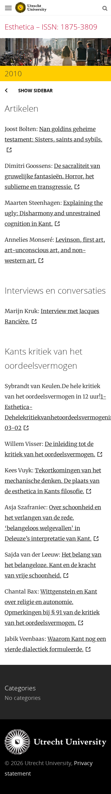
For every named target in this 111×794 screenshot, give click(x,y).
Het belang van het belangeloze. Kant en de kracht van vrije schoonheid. (53, 565)
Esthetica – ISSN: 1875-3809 (51, 27)
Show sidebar (35, 90)
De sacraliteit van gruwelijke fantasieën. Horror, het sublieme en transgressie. (52, 176)
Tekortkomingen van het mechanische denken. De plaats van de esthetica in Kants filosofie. (53, 481)
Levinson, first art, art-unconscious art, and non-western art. (55, 250)
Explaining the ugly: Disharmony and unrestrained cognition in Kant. (54, 213)
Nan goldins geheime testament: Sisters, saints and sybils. (53, 134)
